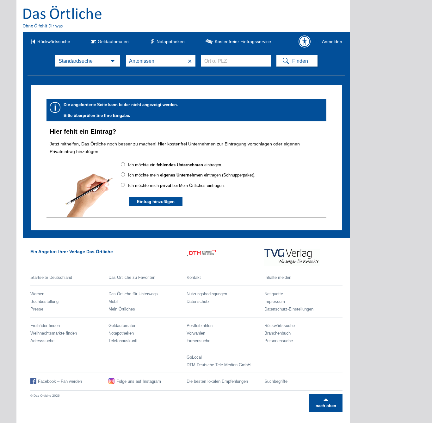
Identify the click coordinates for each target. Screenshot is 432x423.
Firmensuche (198, 340)
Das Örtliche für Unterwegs (133, 294)
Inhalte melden (277, 277)
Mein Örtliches (121, 309)
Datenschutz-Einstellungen (288, 309)
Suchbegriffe (275, 381)
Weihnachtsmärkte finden (53, 333)
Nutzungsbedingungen (207, 294)
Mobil (113, 301)
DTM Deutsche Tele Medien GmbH (218, 364)
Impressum (274, 301)
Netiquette (273, 294)
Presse (36, 309)
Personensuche (278, 340)
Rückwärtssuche (53, 41)
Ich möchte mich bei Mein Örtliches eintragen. (176, 185)
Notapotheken (171, 41)
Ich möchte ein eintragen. (175, 165)
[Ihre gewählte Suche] (87, 61)
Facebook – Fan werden (60, 381)
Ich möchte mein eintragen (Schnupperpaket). (192, 175)
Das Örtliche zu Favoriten (131, 277)
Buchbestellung (44, 301)
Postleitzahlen (200, 325)
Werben (37, 294)
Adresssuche (42, 340)
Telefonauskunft (123, 340)
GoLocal (194, 357)
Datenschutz (198, 301)
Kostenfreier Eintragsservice (243, 41)
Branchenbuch (277, 333)
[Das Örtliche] (62, 17)
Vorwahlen (196, 333)
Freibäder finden (45, 325)
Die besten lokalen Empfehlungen (217, 381)
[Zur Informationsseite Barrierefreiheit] (304, 41)
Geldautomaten (113, 41)
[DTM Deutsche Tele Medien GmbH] (226, 257)
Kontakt (194, 277)
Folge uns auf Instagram (138, 381)
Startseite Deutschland (51, 277)
